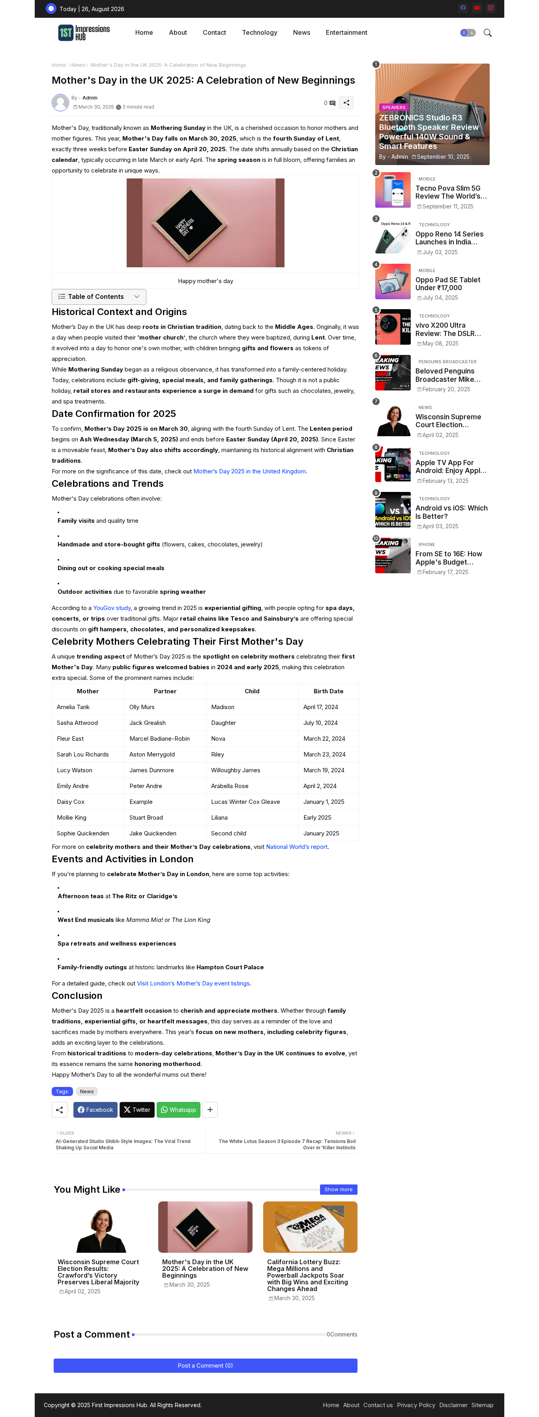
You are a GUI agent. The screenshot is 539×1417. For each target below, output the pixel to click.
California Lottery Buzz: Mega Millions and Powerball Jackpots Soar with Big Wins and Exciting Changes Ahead (307, 1275)
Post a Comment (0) (205, 1365)
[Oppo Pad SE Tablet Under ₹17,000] (393, 281)
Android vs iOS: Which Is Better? (451, 512)
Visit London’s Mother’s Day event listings (193, 983)
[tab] (144, 32)
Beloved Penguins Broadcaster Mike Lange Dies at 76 (445, 375)
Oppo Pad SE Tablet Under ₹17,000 (448, 284)
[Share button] (210, 1110)
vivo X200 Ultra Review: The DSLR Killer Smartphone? (447, 329)
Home (144, 32)
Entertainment (346, 32)
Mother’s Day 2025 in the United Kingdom (249, 471)
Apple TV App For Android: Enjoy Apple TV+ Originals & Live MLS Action (450, 467)
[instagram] (491, 8)
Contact (214, 32)
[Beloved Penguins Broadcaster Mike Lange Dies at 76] (393, 372)
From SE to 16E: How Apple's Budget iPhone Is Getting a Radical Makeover (448, 558)
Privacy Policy (416, 1405)
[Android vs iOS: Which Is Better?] (393, 509)
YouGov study (112, 608)
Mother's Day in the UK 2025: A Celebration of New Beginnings (205, 1269)
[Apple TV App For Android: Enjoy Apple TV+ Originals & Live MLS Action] (393, 464)
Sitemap (483, 1405)
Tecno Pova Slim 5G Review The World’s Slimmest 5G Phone (448, 192)
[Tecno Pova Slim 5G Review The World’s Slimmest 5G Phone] (393, 190)
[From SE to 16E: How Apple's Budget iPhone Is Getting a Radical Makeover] (393, 555)
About (178, 32)
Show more (339, 1189)
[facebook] (463, 8)
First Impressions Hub (119, 1405)
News (301, 32)
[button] (468, 33)
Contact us (378, 1405)
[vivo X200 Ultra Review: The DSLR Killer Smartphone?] (393, 327)
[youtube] (477, 8)
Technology (259, 32)
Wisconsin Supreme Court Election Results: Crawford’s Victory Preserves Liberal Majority (98, 1272)
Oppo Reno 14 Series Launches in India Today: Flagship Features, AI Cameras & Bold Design (451, 238)
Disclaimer (453, 1405)
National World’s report (297, 846)
